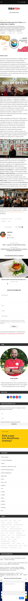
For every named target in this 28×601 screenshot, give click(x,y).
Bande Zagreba (4, 457)
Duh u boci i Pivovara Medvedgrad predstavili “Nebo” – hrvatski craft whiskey (12, 558)
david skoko (9, 522)
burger (14, 520)
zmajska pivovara (4, 547)
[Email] (24, 2)
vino (23, 543)
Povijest (3, 491)
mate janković (19, 533)
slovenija (15, 539)
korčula (2, 533)
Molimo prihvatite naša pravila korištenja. (10, 422)
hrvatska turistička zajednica (15, 528)
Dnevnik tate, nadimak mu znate (8, 466)
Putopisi (3, 494)
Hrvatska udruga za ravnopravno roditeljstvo (10, 530)
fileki (8, 526)
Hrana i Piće (4, 482)
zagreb (25, 545)
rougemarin (3, 539)
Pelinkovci (3, 485)
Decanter (16, 522)
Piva (2, 488)
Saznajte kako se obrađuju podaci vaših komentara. (12, 333)
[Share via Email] (22, 227)
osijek (9, 535)
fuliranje (13, 526)
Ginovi (2, 479)
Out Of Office (18, 218)
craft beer (3, 522)
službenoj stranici (10, 211)
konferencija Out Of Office (7, 218)
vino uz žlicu (3, 545)
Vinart (13, 543)
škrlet (20, 547)
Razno (2, 498)
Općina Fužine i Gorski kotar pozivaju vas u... (14, 279)
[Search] (26, 2)
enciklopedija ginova (18, 524)
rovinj (9, 539)
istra (23, 530)
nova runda (3, 535)
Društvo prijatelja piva (6, 472)
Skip (17, 598)
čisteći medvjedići (13, 547)
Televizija (3, 507)
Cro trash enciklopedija (6, 460)
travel (9, 221)
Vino (2, 510)
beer (10, 520)
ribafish (12, 537)
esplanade (3, 526)
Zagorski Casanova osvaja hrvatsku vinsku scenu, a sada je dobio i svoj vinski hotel (13, 563)
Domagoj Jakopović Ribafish (6, 524)
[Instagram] (19, 2)
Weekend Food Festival (13, 545)
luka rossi (12, 533)
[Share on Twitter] (19, 227)
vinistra (18, 543)
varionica (14, 541)
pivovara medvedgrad (20, 535)
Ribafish (3, 33)
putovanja (3, 221)
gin (17, 526)
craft (20, 520)
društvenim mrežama (19, 211)
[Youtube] (22, 2)
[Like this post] (16, 227)
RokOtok (3, 504)
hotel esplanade (4, 528)
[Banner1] (14, 438)
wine (21, 545)
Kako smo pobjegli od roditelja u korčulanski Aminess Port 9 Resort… (12, 569)
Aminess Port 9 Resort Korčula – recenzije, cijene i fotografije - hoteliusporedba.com (11, 574)
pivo (13, 535)
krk (7, 533)
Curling (2, 463)
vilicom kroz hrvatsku (5, 543)
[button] (1, 271)
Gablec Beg (3, 476)
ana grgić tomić (4, 520)
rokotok (18, 537)
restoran (7, 537)
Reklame (3, 501)
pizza (2, 537)
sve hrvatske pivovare (5, 541)
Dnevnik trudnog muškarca (7, 469)
